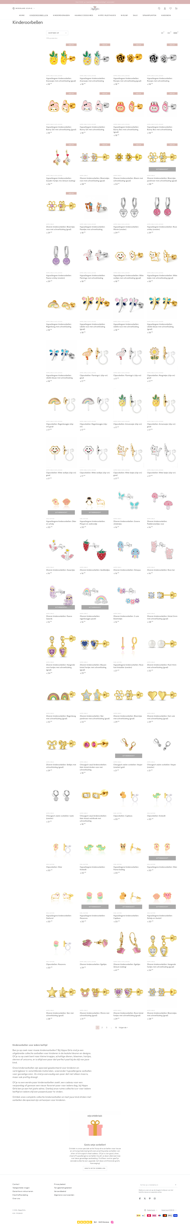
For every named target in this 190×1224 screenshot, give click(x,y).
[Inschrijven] (176, 1184)
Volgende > (123, 1027)
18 (116, 1027)
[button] (159, 8)
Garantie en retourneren (23, 1191)
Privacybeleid (59, 1184)
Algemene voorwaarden (64, 1195)
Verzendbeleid (60, 1191)
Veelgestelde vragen (21, 1188)
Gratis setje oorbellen (95, 1168)
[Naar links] (14, 2)
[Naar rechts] (175, 2)
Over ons (16, 1198)
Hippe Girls (21, 1210)
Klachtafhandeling (20, 1195)
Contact (16, 1184)
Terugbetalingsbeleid (63, 1188)
